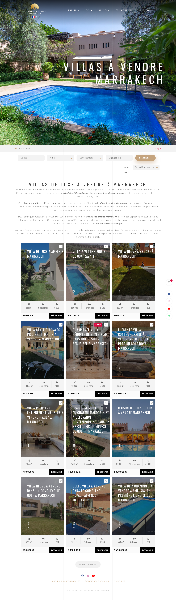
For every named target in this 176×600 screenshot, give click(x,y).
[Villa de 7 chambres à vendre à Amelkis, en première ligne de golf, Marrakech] (133, 506)
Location (103, 10)
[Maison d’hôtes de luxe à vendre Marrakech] (133, 428)
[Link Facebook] (169, 294)
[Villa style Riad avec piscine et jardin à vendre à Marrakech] (42, 350)
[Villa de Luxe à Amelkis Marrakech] (42, 272)
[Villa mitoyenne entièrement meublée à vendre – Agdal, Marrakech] (42, 428)
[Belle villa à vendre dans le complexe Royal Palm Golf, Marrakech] (88, 506)
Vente (88, 10)
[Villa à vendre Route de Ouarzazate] (88, 272)
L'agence (73, 10)
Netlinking (119, 581)
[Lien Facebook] (83, 576)
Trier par (126, 170)
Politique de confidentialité (65, 581)
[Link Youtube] (169, 309)
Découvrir (56, 315)
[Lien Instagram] (88, 576)
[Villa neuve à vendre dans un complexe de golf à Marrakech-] (42, 506)
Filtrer (144, 158)
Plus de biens (88, 564)
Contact (146, 10)
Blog (158, 10)
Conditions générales (97, 581)
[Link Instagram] (169, 301)
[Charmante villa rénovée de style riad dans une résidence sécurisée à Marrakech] (88, 350)
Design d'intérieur (125, 10)
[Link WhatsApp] (169, 316)
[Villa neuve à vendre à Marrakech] (133, 272)
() (159, 148)
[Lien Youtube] (93, 576)
